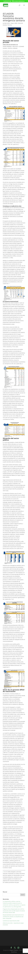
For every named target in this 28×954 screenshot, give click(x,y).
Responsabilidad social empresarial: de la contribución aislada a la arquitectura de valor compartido (13, 916)
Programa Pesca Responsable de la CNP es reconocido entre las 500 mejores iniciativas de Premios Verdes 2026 (14, 910)
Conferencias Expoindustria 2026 (11, 920)
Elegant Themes (14, 950)
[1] (8, 257)
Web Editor (7, 23)
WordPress (14, 952)
